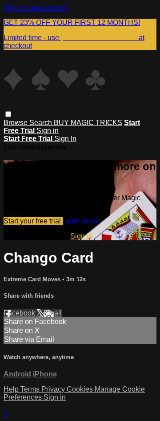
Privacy (54, 389)
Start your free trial (33, 221)
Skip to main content (36, 7)
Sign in (47, 130)
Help (12, 389)
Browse (16, 122)
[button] (8, 114)
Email (53, 313)
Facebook (20, 313)
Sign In (65, 138)
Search (41, 122)
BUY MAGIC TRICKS (88, 122)
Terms (30, 389)
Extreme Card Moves (33, 279)
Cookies (81, 389)
